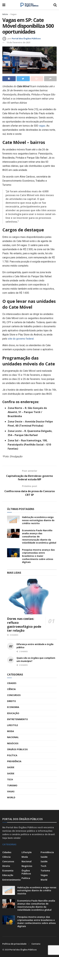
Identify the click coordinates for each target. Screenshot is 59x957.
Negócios (12, 743)
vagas (42, 125)
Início (5, 14)
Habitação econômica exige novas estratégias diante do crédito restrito (38, 520)
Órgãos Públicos (17, 749)
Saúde (10, 767)
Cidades (11, 683)
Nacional (13, 737)
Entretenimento (17, 719)
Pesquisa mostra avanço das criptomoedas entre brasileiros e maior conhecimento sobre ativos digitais (38, 556)
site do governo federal (21, 338)
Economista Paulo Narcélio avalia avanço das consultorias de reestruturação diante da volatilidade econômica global (39, 536)
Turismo (12, 785)
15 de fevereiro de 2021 (18, 42)
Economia (13, 707)
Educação (13, 713)
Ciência (11, 689)
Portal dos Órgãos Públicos (26, 38)
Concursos (14, 695)
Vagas (13, 14)
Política (12, 755)
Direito (11, 701)
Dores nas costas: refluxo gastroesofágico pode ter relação (24, 625)
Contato (35, 943)
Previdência (14, 761)
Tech (10, 779)
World (11, 797)
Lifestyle (12, 725)
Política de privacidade (14, 943)
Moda (10, 731)
